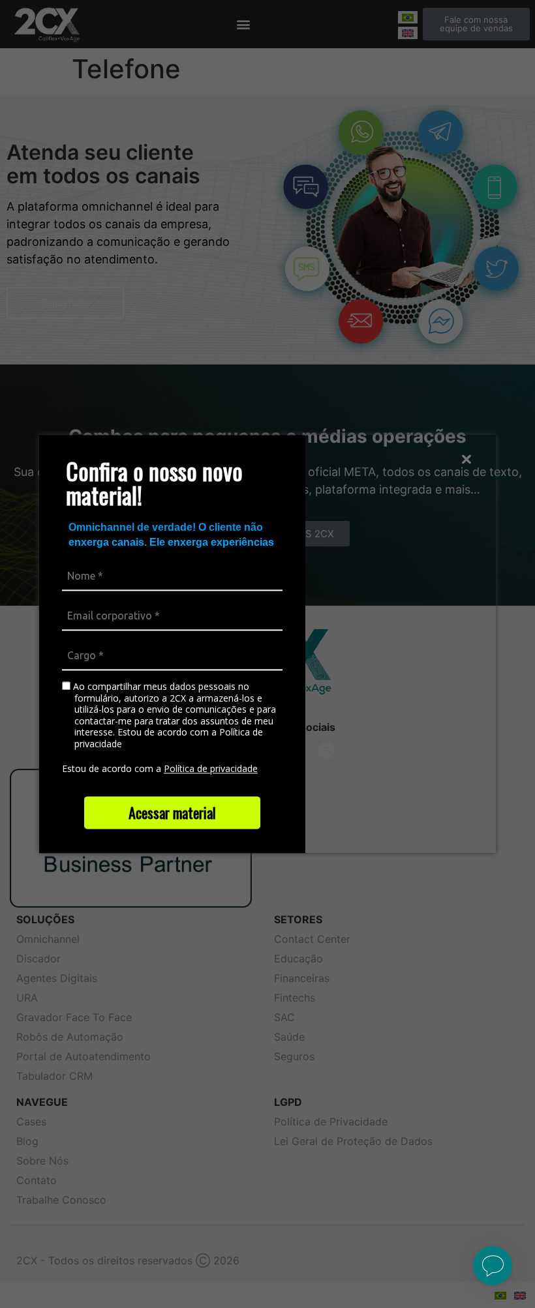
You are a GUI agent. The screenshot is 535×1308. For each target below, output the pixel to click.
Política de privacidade (211, 769)
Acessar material (172, 812)
